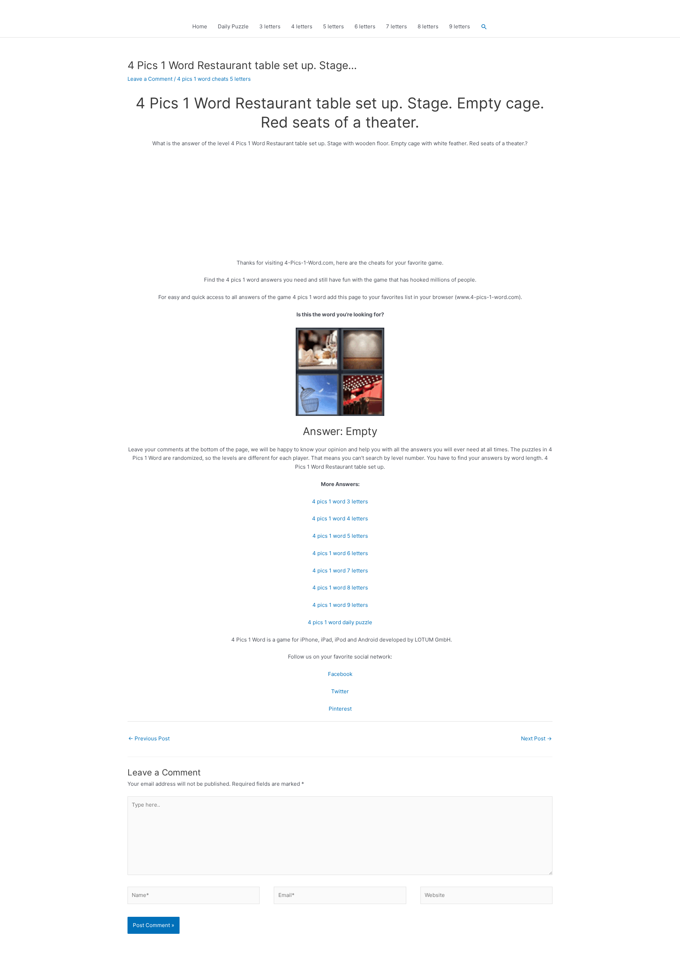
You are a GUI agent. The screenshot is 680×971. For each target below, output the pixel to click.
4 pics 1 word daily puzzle (340, 622)
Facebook (340, 674)
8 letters (428, 26)
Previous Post (149, 738)
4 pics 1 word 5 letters (340, 535)
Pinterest (340, 708)
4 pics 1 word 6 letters (340, 553)
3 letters (269, 26)
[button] (484, 26)
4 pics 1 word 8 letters (340, 587)
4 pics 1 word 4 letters (340, 518)
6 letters (365, 26)
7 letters (396, 26)
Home (199, 26)
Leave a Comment (150, 78)
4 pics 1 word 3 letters (340, 501)
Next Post (536, 738)
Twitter (340, 691)
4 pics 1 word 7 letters (340, 570)
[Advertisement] (340, 206)
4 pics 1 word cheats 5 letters (214, 78)
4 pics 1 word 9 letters (340, 605)
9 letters (459, 26)
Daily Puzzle (233, 26)
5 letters (333, 26)
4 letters (301, 26)
